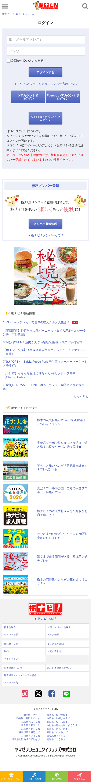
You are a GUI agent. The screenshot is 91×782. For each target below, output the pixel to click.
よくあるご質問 (55, 644)
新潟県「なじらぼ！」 (58, 722)
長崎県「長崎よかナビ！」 (61, 718)
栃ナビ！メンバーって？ (47, 235)
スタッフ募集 (11, 682)
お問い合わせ (54, 651)
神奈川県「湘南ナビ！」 (31, 732)
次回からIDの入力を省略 (27, 60)
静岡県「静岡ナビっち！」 (30, 718)
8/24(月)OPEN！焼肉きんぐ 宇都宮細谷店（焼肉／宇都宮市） (44, 342)
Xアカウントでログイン (28, 97)
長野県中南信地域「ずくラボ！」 (64, 725)
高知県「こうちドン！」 (59, 739)
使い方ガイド (11, 644)
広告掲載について (13, 668)
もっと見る (80, 396)
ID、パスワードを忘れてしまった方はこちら (47, 83)
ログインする (45, 72)
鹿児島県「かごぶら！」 (59, 736)
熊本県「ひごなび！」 (58, 715)
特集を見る (10, 627)
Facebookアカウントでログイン (63, 97)
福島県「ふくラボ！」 (32, 722)
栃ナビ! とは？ (47, 618)
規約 (6, 651)
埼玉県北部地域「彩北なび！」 (28, 739)
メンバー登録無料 (45, 224)
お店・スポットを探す (11, 779)
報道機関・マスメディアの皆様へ (21, 675)
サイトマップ (11, 658)
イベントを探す (34, 779)
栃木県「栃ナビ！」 (33, 715)
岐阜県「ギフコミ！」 (32, 725)
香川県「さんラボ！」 (58, 729)
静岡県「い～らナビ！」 (59, 732)
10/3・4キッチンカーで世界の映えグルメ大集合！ (36, 322)
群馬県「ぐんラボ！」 (32, 729)
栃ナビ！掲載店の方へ (59, 668)
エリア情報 (57, 779)
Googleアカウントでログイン (45, 118)
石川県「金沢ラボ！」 (32, 736)
